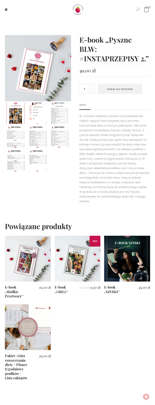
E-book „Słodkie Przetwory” (14, 291)
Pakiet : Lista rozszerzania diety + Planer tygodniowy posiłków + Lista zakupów (16, 366)
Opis (82, 105)
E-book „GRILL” (61, 289)
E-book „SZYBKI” (111, 289)
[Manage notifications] (146, 397)
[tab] (85, 105)
